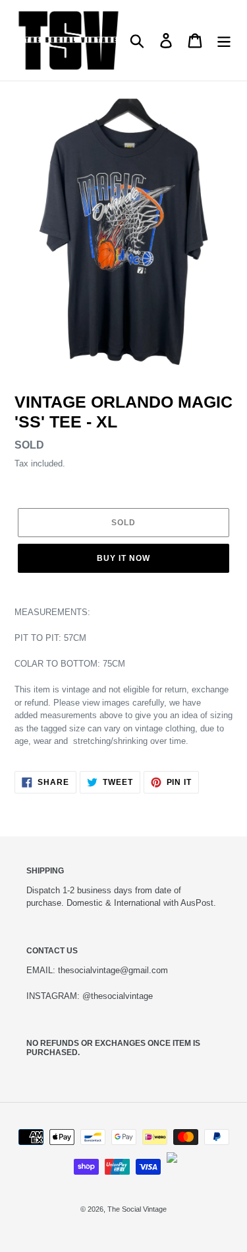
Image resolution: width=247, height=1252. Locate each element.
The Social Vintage (137, 1209)
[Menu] (223, 40)
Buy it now (123, 558)
